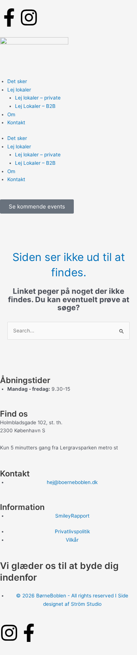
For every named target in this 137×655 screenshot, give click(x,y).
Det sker (17, 81)
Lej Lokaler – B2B (35, 106)
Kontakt (16, 122)
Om (11, 114)
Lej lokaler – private (38, 98)
